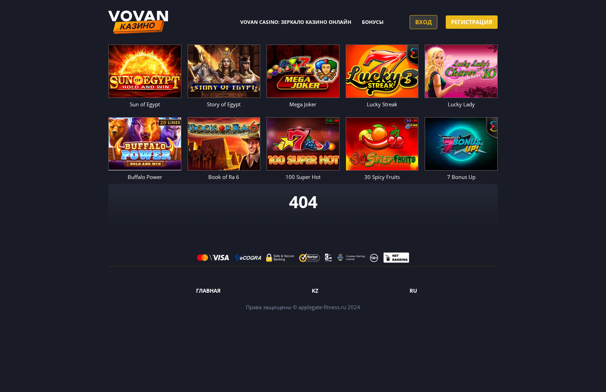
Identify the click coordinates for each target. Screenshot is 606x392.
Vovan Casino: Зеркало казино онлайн (295, 22)
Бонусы (373, 22)
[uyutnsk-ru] (138, 22)
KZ (315, 290)
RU (413, 290)
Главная (208, 290)
